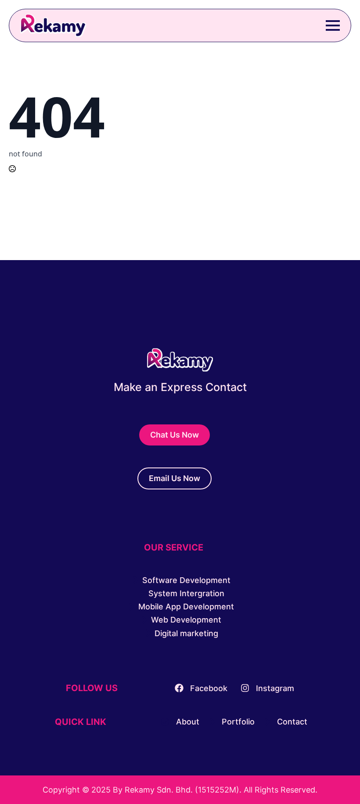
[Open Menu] (333, 25)
